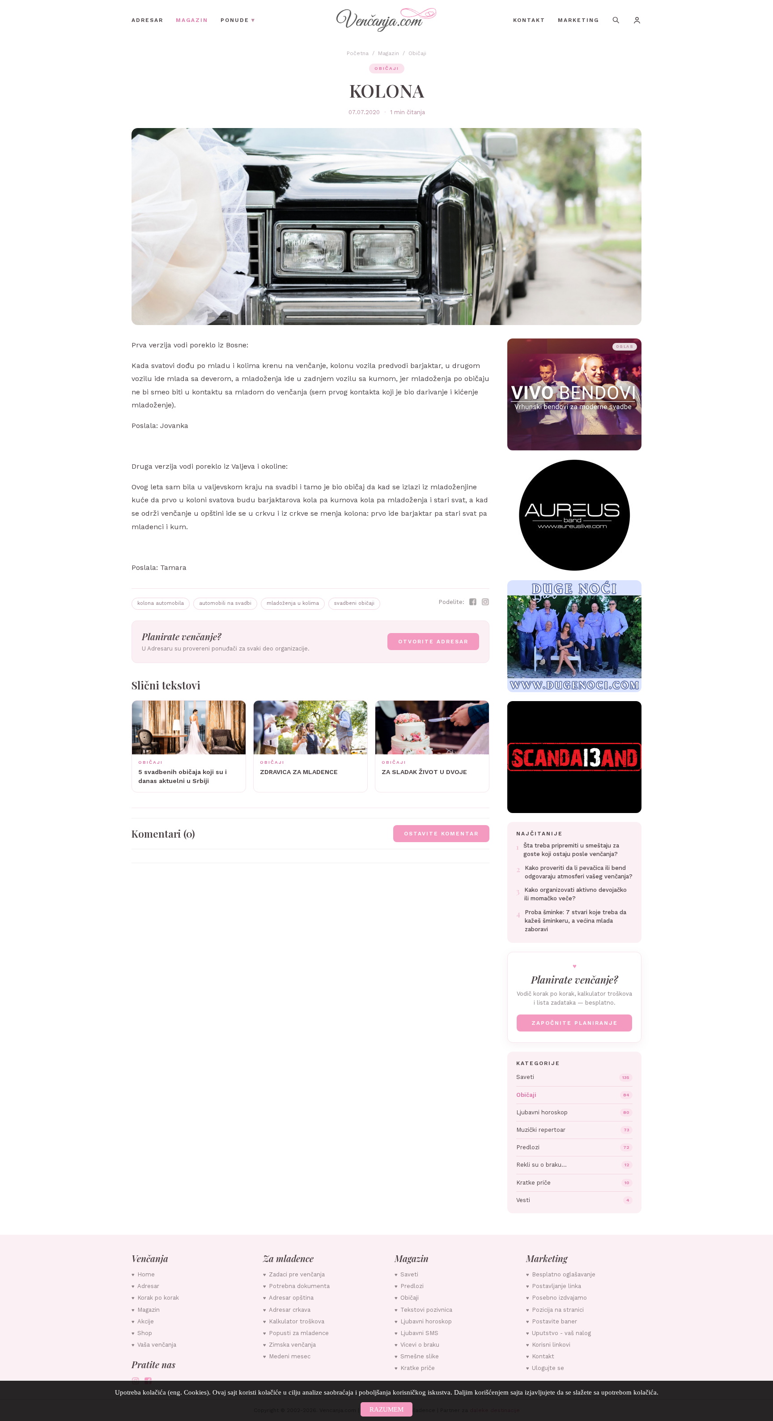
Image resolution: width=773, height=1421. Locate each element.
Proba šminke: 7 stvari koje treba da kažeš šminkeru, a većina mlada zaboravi (575, 921)
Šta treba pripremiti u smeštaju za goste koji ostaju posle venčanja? (571, 849)
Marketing (578, 20)
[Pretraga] (616, 20)
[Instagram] (485, 602)
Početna (358, 53)
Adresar (147, 20)
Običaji (417, 53)
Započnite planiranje (574, 1023)
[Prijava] (637, 20)
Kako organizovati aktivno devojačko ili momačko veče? (575, 894)
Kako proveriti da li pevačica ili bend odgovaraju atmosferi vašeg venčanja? (579, 872)
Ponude (238, 20)
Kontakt (529, 20)
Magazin (192, 20)
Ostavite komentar (441, 833)
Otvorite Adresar (433, 641)
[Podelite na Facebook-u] (473, 602)
